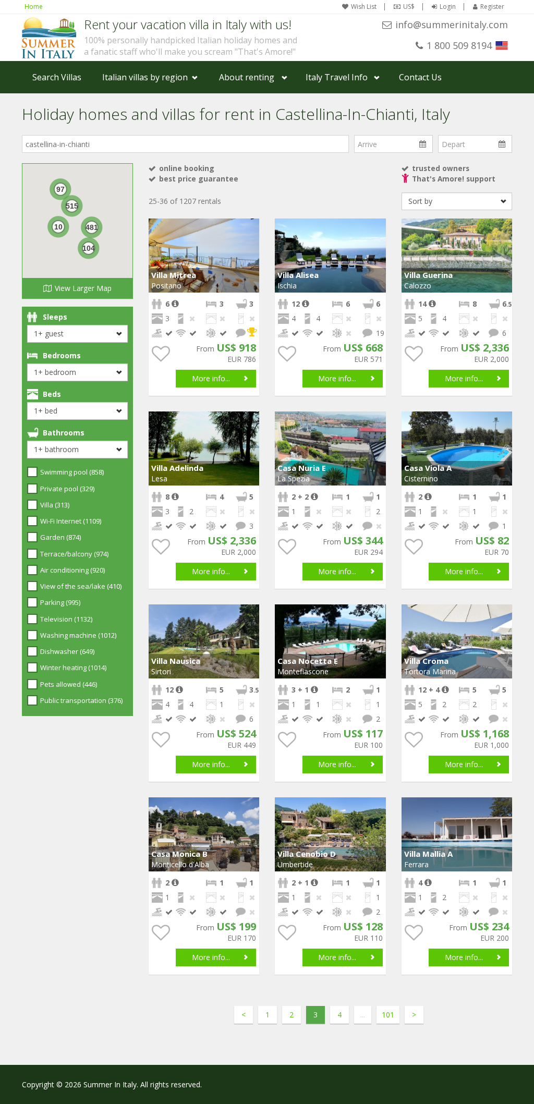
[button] (249, 228)
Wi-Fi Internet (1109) (70, 521)
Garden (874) (60, 537)
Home (34, 6)
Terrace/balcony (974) (74, 554)
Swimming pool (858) (72, 472)
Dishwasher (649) (67, 651)
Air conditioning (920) (72, 570)
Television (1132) (66, 619)
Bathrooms (63, 433)
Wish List (364, 6)
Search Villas (56, 77)
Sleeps (55, 317)
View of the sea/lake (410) (81, 586)
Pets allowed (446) (68, 684)
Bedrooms (62, 355)
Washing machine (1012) (78, 635)
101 (388, 1015)
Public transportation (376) (81, 700)
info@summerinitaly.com (451, 24)
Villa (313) (54, 504)
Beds (52, 394)
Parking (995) (60, 602)
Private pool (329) (67, 488)
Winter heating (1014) (73, 667)
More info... (211, 378)
